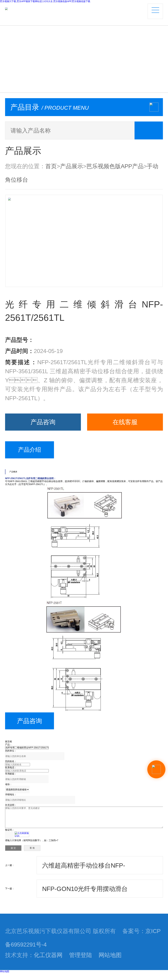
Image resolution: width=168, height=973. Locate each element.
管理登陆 (80, 955)
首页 (51, 166)
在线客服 (125, 422)
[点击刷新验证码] (21, 834)
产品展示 (71, 166)
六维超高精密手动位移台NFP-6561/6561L (83, 868)
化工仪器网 (48, 955)
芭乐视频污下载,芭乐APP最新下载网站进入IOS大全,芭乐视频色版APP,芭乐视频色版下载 (45, 1)
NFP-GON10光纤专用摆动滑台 (85, 888)
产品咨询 (43, 422)
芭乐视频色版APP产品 (115, 166)
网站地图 (110, 955)
